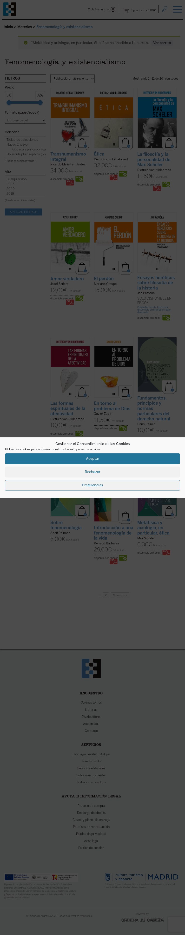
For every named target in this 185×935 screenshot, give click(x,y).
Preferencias (92, 485)
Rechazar (92, 472)
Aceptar (92, 458)
